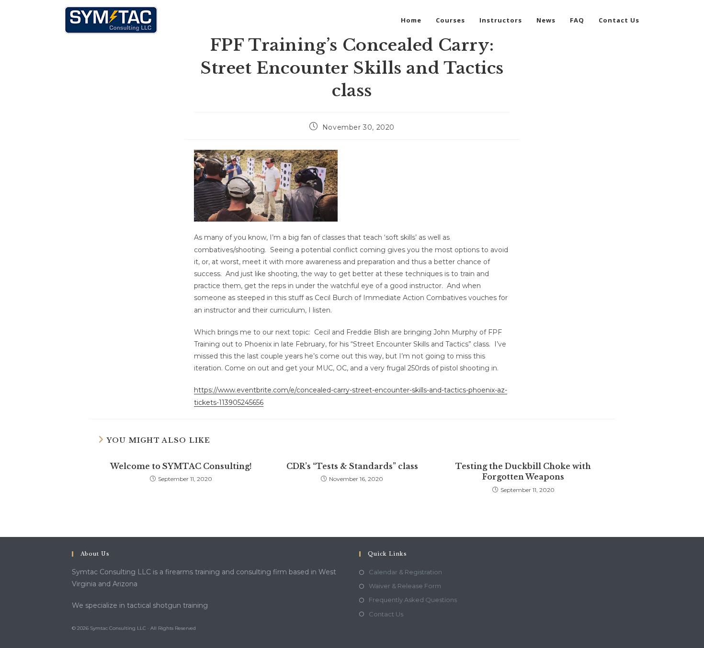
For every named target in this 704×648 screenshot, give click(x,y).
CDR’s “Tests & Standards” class (352, 466)
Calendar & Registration (405, 572)
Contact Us (386, 614)
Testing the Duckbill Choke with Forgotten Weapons (523, 471)
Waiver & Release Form (405, 586)
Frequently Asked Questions (413, 599)
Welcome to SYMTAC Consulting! (181, 466)
